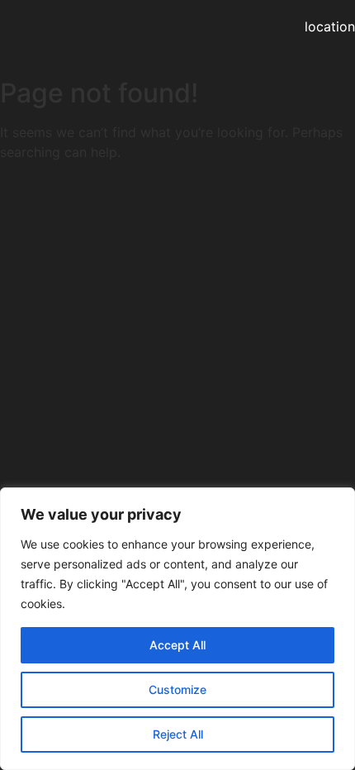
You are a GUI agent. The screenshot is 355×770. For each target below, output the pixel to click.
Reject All (178, 734)
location (330, 26)
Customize (177, 689)
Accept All (177, 645)
